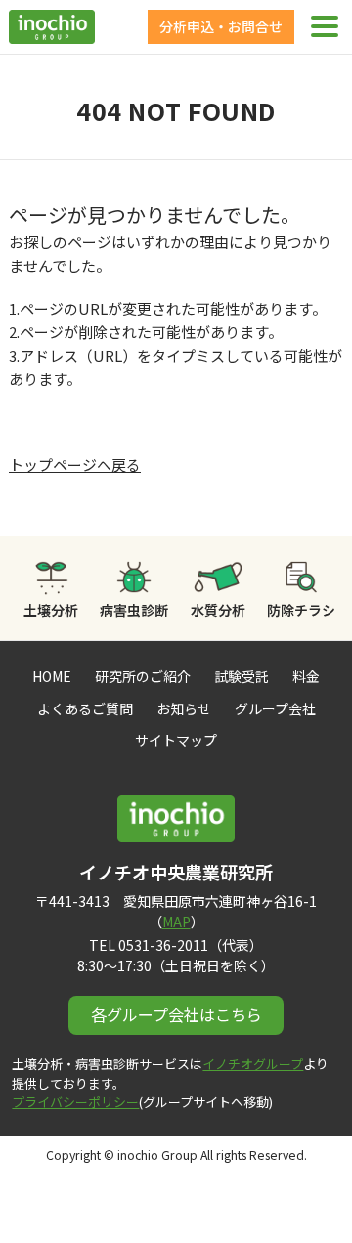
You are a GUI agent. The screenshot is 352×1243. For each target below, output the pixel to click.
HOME (51, 676)
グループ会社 (275, 708)
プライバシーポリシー (75, 1102)
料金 (306, 676)
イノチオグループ (252, 1063)
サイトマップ (176, 740)
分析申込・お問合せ (221, 26)
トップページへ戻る (75, 464)
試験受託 (241, 676)
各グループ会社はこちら (176, 1014)
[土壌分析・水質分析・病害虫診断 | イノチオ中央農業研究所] (52, 33)
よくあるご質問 (85, 708)
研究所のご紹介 (143, 676)
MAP (176, 921)
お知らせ (183, 708)
